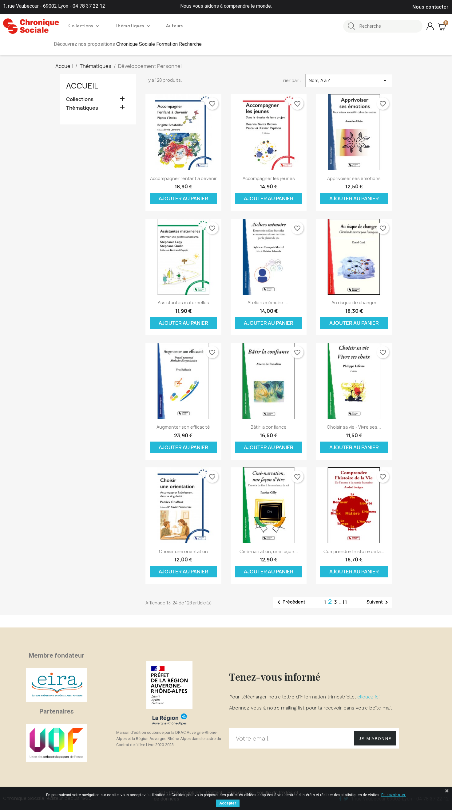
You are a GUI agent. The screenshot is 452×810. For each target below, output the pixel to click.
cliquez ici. (368, 697)
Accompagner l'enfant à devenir (183, 178)
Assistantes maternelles (183, 302)
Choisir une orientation (183, 551)
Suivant (378, 602)
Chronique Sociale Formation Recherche (159, 44)
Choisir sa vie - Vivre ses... (354, 427)
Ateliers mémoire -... (269, 302)
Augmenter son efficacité (183, 427)
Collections (80, 26)
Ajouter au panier (183, 198)
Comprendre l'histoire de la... (353, 551)
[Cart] (442, 26)
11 (345, 602)
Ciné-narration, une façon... (269, 551)
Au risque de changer (354, 302)
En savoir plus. (393, 795)
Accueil (82, 86)
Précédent (290, 602)
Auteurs (174, 26)
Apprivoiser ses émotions (354, 178)
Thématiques (129, 26)
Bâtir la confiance (269, 427)
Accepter (227, 803)
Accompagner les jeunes (269, 178)
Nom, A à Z (349, 80)
